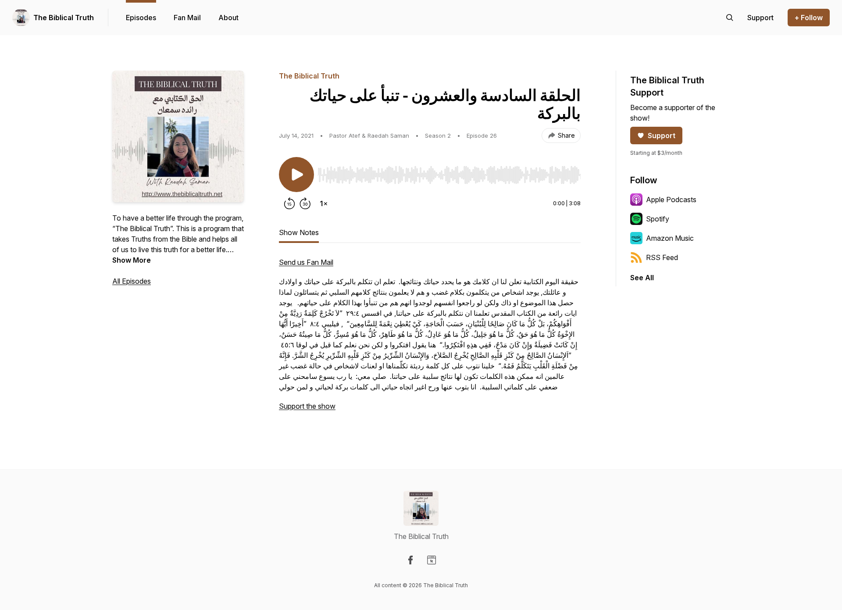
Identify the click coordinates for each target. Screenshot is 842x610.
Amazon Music (670, 238)
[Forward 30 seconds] (305, 203)
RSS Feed (662, 257)
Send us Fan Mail (306, 262)
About (228, 17)
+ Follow (809, 17)
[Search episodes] (729, 17)
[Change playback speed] (323, 203)
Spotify (657, 218)
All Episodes (131, 281)
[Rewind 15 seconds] (289, 203)
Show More (131, 260)
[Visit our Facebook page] (410, 560)
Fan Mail (187, 17)
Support (661, 135)
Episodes (141, 17)
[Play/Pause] (296, 174)
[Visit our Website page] (431, 560)
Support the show (307, 406)
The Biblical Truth (63, 17)
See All (642, 277)
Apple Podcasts (671, 199)
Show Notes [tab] (299, 232)
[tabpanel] (430, 338)
